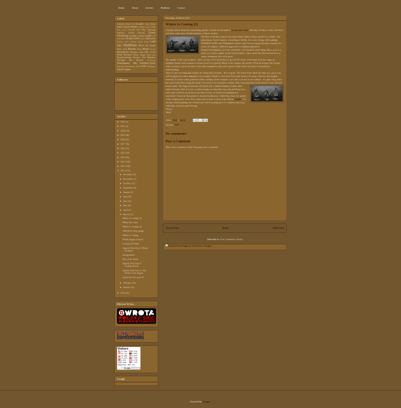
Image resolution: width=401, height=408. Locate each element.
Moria (139, 49)
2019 (122, 135)
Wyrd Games (124, 69)
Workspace (151, 66)
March (126, 214)
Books (134, 26)
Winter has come (130, 222)
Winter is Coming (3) (132, 218)
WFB (138, 66)
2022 (122, 122)
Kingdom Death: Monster (126, 42)
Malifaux (165, 8)
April (125, 210)
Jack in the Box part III (133, 277)
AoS (133, 24)
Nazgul (153, 49)
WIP (177, 125)
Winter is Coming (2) (132, 226)
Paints (141, 52)
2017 (122, 144)
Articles (149, 8)
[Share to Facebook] (203, 120)
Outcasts (134, 52)
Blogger (206, 401)
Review (136, 57)
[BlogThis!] (197, 120)
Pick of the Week (130, 259)
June (125, 201)
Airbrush (120, 24)
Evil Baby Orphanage (146, 30)
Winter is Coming (130, 235)
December (128, 174)
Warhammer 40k (127, 63)
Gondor (132, 36)
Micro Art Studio (147, 45)
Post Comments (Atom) (231, 239)
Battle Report (123, 27)
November (128, 179)
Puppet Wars (145, 55)
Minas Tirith (122, 49)
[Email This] (194, 120)
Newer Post (172, 228)
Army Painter (150, 24)
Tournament (151, 60)
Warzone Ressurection (126, 66)
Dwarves (131, 30)
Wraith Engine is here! (132, 239)
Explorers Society (125, 33)
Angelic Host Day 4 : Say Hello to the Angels (134, 271)
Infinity (142, 38)
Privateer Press (131, 55)
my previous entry (239, 30)
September (128, 188)
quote (154, 55)
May (125, 205)
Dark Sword (122, 30)
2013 (122, 162)
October (127, 183)
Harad (123, 38)
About (135, 8)
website (238, 99)
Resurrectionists (124, 57)
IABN (136, 38)
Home (121, 8)
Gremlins (140, 36)
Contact (181, 8)
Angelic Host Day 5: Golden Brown (131, 264)
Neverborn (122, 51)
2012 (122, 166)
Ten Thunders (149, 57)
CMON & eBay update (133, 231)
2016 (122, 148)
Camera (141, 27)
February (127, 283)
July (125, 197)
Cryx (153, 27)
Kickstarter (151, 38)
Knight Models (143, 42)
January (127, 287)
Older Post (278, 228)
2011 (122, 170)
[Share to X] (200, 120)
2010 (122, 293)
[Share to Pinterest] (206, 120)
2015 (122, 153)
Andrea (127, 24)
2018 (122, 139)
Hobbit (129, 38)
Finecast (141, 33)
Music (146, 48)
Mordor (132, 48)
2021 (122, 126)
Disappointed (128, 255)
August (126, 192)
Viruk (175, 120)
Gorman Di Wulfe (130, 244)
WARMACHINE (148, 63)
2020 (122, 131)
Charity (147, 27)
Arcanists (139, 24)
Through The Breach (130, 60)
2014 (122, 157)
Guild (148, 35)
